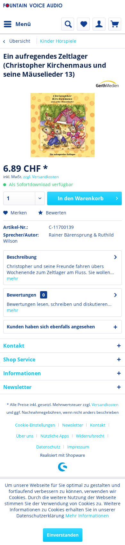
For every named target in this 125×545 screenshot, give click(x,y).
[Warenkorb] (114, 24)
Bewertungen (21, 295)
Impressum (78, 447)
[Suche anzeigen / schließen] (67, 24)
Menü (23, 24)
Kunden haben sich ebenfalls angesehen (51, 327)
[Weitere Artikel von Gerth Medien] (107, 84)
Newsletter (72, 425)
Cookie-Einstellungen (35, 425)
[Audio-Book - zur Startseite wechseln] (33, 8)
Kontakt (97, 425)
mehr (12, 278)
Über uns (24, 436)
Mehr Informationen (87, 516)
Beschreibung (22, 257)
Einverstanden (63, 535)
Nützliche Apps (54, 436)
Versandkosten (105, 404)
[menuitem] (17, 24)
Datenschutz (48, 447)
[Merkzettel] (83, 24)
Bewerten (55, 213)
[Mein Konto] (99, 24)
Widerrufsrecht (90, 436)
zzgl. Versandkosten (41, 176)
